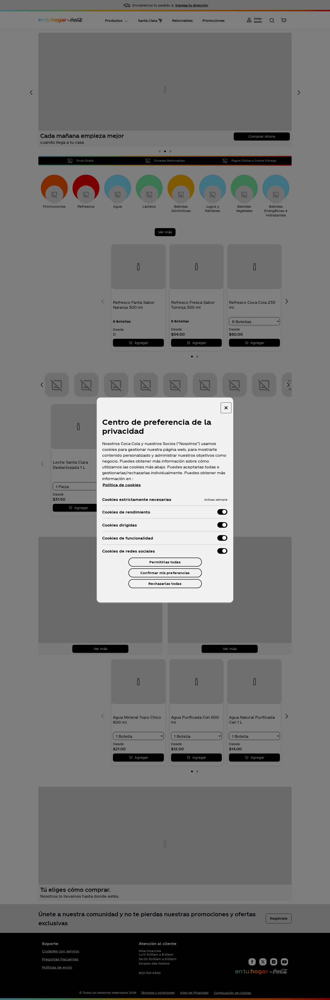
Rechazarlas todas (164, 584)
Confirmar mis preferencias (165, 573)
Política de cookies (122, 485)
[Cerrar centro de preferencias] (226, 408)
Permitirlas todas (164, 562)
